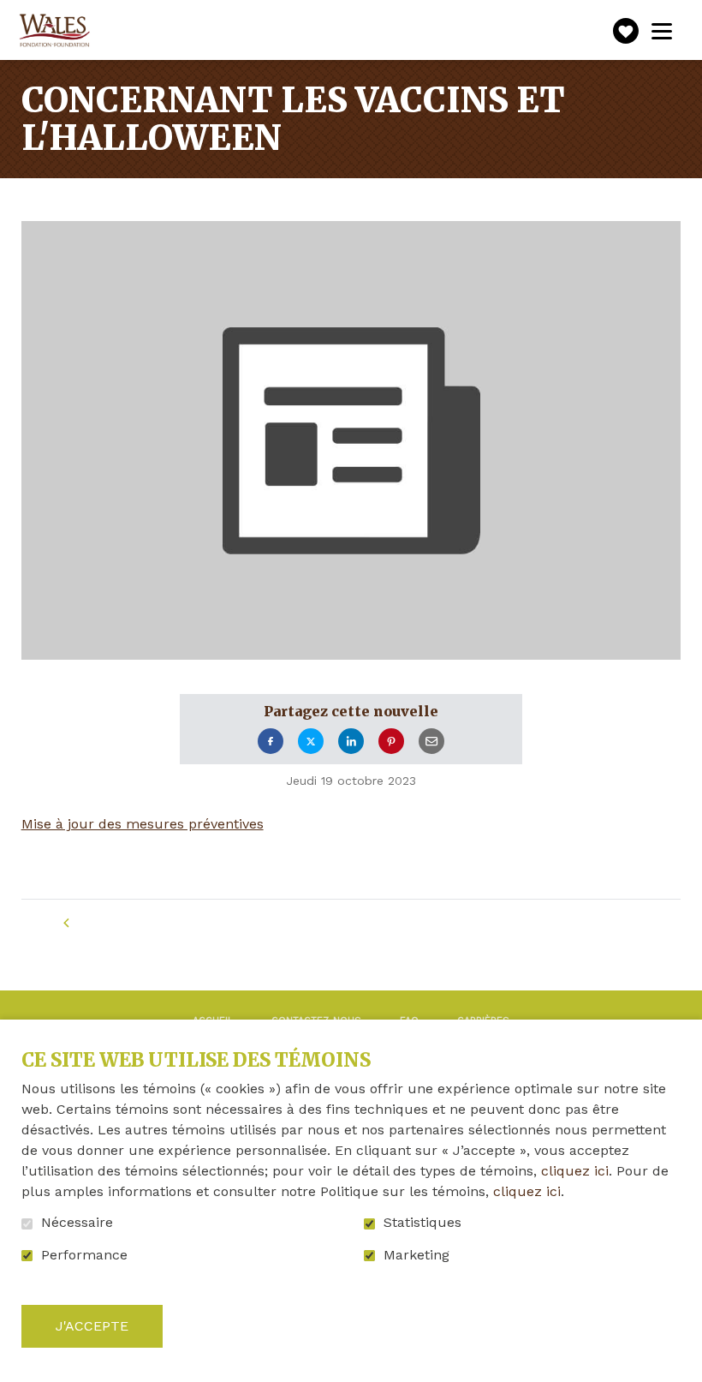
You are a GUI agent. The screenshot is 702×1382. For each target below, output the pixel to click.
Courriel (431, 741)
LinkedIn (351, 741)
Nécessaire (77, 1222)
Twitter (311, 741)
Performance (84, 1255)
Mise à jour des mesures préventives (142, 824)
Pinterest (391, 741)
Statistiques (422, 1222)
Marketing (416, 1255)
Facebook (270, 741)
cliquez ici (575, 1171)
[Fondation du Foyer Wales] (53, 30)
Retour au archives (157, 923)
